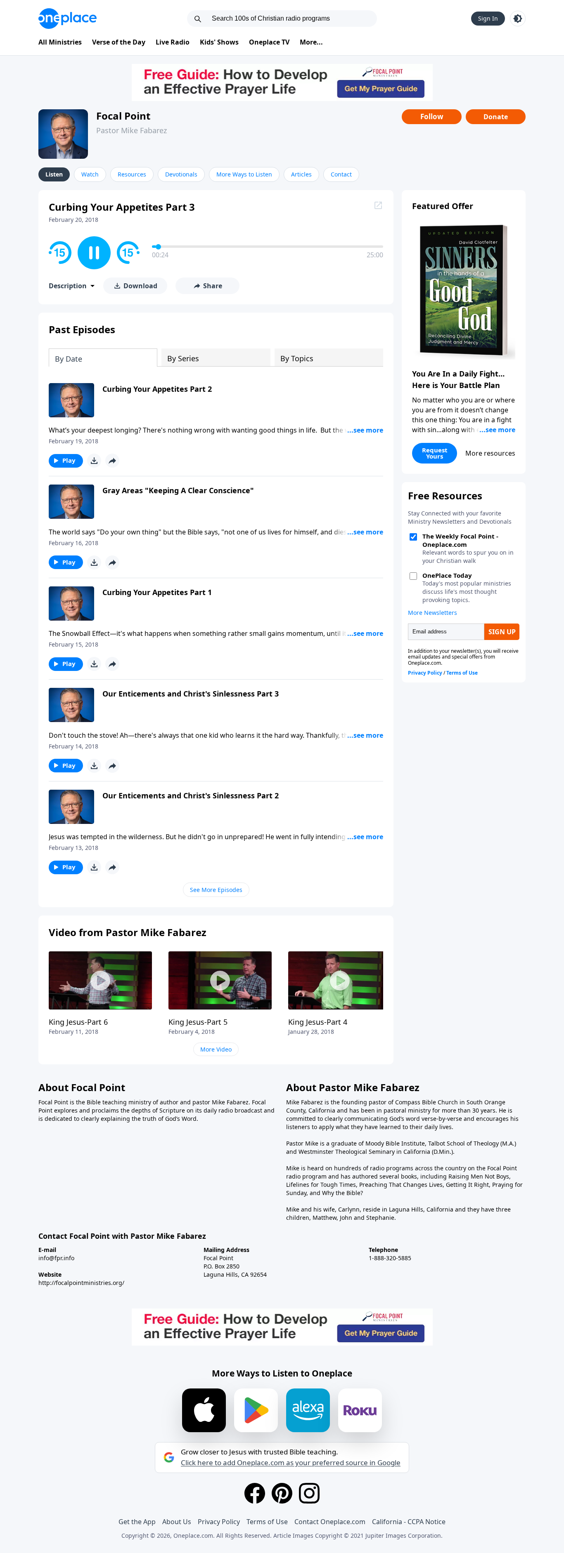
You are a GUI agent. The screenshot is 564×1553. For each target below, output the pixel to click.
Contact (341, 174)
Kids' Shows (219, 42)
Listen (54, 174)
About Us (176, 1521)
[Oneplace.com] (67, 18)
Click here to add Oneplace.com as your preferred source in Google (290, 1462)
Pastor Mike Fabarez (131, 130)
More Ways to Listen (244, 174)
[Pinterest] (282, 1493)
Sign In (488, 18)
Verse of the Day (118, 42)
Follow (431, 116)
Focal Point (123, 115)
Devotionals (181, 174)
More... (311, 42)
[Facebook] (254, 1493)
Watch (90, 174)
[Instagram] (309, 1493)
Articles (301, 174)
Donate (495, 116)
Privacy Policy (219, 1521)
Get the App (137, 1521)
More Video (216, 1049)
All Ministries (60, 42)
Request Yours (435, 453)
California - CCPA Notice (409, 1521)
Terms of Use (267, 1521)
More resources (490, 453)
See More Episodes (216, 890)
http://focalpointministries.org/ (81, 1283)
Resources (132, 174)
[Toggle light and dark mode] (518, 18)
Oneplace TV (269, 42)
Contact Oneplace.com (329, 1521)
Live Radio (173, 42)
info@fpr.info (56, 1258)
